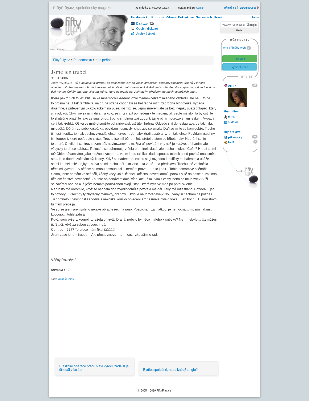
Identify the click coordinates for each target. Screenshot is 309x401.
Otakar (200, 7)
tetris (231, 117)
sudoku (233, 122)
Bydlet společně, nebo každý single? (170, 369)
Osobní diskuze (147, 28)
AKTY (232, 85)
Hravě (218, 17)
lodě (231, 142)
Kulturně (157, 17)
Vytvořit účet (239, 67)
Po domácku (140, 17)
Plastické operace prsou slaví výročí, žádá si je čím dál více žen (94, 368)
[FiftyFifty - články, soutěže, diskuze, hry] (88, 33)
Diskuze (142, 23)
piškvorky (235, 137)
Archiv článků (145, 33)
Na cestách (204, 17)
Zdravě (171, 17)
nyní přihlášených (234, 47)
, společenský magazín (82, 8)
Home (255, 17)
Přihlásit (239, 58)
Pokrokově (186, 17)
